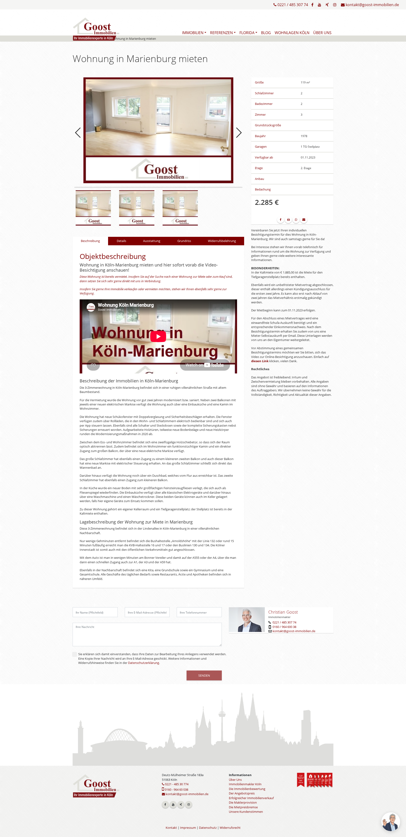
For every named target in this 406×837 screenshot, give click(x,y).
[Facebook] (312, 5)
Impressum (188, 827)
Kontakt (171, 827)
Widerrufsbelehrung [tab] (222, 241)
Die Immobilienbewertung (247, 789)
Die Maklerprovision (243, 802)
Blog (266, 32)
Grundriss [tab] (184, 241)
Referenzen (221, 32)
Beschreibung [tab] (90, 241)
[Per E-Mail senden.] (303, 219)
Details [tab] (121, 241)
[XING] (327, 5)
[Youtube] (319, 5)
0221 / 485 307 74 (292, 4)
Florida (246, 32)
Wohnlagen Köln (292, 32)
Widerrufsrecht (230, 827)
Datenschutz (208, 827)
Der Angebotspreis (242, 793)
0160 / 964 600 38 (284, 627)
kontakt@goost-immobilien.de (372, 4)
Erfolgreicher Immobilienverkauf (251, 798)
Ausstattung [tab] (151, 241)
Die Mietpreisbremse (243, 807)
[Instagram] (334, 5)
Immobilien (192, 32)
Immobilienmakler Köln (245, 784)
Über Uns (322, 32)
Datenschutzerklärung (143, 663)
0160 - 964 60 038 (176, 789)
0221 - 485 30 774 (176, 784)
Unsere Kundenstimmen (246, 811)
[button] (238, 132)
